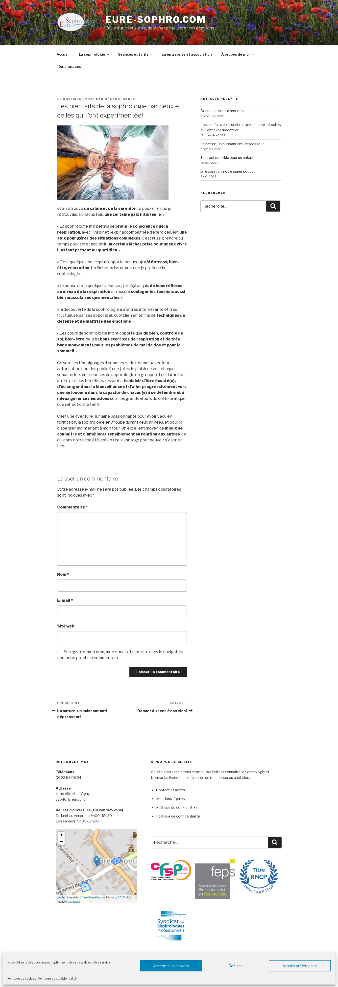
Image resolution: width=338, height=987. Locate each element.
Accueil (63, 54)
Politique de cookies (21, 978)
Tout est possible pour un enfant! (227, 157)
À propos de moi (235, 54)
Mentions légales (170, 798)
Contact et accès (170, 790)
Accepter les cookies (171, 966)
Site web (65, 626)
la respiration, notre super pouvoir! (228, 171)
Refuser (235, 966)
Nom (63, 574)
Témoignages (69, 66)
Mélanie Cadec (120, 99)
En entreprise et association (187, 54)
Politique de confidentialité (57, 978)
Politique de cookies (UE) (176, 807)
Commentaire (72, 507)
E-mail (65, 600)
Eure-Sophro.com (155, 19)
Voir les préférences (300, 966)
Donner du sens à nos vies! (222, 111)
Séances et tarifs (133, 54)
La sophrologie (92, 54)
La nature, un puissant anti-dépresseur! (232, 144)
